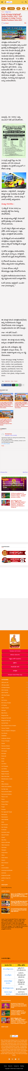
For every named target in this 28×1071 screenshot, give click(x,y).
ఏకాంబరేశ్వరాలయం (8, 969)
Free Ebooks (14, 733)
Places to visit (14, 796)
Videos (14, 855)
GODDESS (14, 735)
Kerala (14, 758)
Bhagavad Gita (14, 715)
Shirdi (14, 822)
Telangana (14, 850)
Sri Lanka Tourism (6, 443)
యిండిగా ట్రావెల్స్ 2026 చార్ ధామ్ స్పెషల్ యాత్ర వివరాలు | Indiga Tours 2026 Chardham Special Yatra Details (6, 422)
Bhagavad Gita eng (14, 720)
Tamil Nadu (14, 847)
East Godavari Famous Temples (14, 725)
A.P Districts (14, 705)
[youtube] (15, 1059)
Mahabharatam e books (14, 778)
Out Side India (14, 789)
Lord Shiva (14, 763)
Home (3, 8)
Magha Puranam (14, 773)
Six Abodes (14, 829)
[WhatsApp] (16, 385)
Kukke (14, 761)
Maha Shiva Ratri (14, 776)
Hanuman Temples (14, 748)
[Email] (20, 385)
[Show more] (23, 385)
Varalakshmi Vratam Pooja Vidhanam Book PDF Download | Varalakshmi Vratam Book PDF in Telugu (19, 1005)
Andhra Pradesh (14, 707)
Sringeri (14, 837)
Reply (3, 445)
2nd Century (14, 700)
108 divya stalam (14, 685)
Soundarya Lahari (14, 832)
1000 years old (14, 682)
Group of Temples (14, 740)
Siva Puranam (14, 824)
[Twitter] (13, 385)
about (14, 865)
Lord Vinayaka (14, 766)
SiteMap (22, 1066)
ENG (18, 8)
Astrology (14, 710)
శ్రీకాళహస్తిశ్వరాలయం (8, 988)
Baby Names (14, 712)
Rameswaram (14, 817)
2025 (14, 697)
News (14, 781)
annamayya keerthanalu (14, 870)
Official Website (14, 784)
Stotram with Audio (14, 842)
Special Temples (14, 834)
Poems (14, 799)
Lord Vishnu (14, 768)
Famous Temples (14, 728)
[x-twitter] (12, 1059)
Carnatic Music (14, 723)
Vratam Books (14, 857)
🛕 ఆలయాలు (11, 8)
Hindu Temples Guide (18, 1068)
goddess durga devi (14, 878)
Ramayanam (14, 814)
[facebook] (9, 1059)
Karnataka (14, 753)
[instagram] (19, 1059)
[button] (2, 2)
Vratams (14, 860)
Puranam (14, 809)
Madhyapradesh (14, 771)
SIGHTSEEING (14, 819)
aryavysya (14, 872)
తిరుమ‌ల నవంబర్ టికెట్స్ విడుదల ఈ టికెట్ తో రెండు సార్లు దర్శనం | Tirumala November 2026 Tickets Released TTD (19, 895)
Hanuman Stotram (14, 745)
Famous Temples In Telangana (14, 730)
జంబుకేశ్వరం (8, 975)
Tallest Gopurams (14, 845)
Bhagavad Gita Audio (14, 718)
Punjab (14, 806)
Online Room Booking (14, 786)
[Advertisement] (14, 100)
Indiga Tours (8, 11)
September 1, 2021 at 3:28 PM (11, 435)
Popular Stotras (14, 801)
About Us (10, 1066)
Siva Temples (14, 827)
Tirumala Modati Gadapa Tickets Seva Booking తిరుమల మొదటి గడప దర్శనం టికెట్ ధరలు (19, 910)
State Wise (14, 839)
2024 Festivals (14, 692)
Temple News (14, 852)
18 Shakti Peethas (14, 687)
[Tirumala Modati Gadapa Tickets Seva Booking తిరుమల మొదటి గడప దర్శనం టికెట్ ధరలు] (5, 911)
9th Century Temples (14, 702)
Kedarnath (14, 756)
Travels (15, 381)
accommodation (14, 867)
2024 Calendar (14, 690)
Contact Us (16, 1066)
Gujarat (14, 743)
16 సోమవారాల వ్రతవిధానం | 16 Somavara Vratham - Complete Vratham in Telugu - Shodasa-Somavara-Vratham (18, 495)
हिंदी (23, 8)
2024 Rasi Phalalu (14, 695)
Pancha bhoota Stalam (14, 791)
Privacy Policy (14, 804)
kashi (14, 880)
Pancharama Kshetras (14, 794)
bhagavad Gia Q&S (14, 875)
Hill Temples (14, 751)
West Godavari (14, 862)
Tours (12, 381)
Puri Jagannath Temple (14, 811)
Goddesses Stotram (14, 738)
